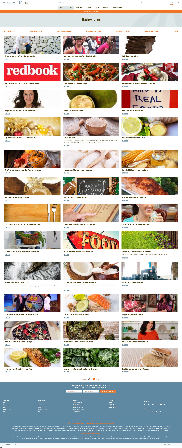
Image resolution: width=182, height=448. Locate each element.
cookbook (75, 406)
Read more (7, 59)
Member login (111, 404)
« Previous (83, 379)
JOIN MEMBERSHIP (117, 8)
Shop (70, 8)
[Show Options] (80, 391)
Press (4, 402)
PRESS (176, 31)
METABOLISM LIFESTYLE (152, 31)
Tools (97, 8)
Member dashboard (113, 406)
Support (4, 411)
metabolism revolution (78, 408)
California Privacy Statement (174, 444)
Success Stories (41, 406)
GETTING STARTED (9, 31)
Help (1, 447)
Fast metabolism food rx (78, 409)
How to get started (42, 409)
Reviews (39, 408)
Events (39, 404)
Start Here (79, 8)
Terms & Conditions (7, 406)
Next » (99, 379)
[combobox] (100, 3)
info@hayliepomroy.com (151, 410)
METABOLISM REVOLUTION (93, 31)
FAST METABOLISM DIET (64, 31)
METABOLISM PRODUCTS (123, 31)
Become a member (112, 408)
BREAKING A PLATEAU (36, 31)
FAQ (3, 404)
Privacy (4, 408)
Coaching (105, 8)
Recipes (89, 8)
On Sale (62, 8)
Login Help (111, 402)
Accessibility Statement (165, 444)
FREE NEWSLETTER (108, 391)
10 (96, 379)
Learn (39, 402)
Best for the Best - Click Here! (91, 11)
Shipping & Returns (7, 409)
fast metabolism (76, 404)
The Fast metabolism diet (78, 402)
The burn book (76, 411)
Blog (39, 411)
